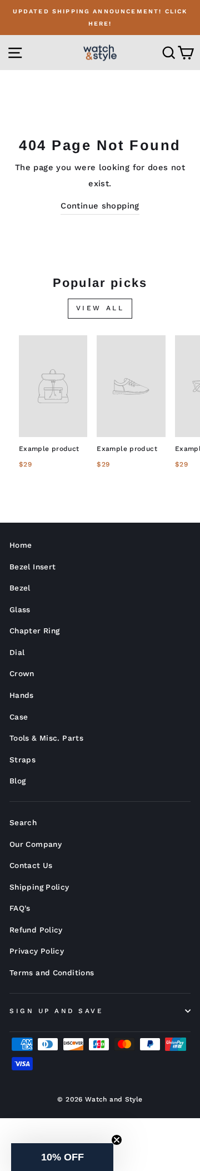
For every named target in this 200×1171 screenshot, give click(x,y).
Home (20, 544)
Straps (22, 759)
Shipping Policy (39, 886)
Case (18, 716)
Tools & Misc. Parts (46, 737)
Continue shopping (100, 206)
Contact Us (31, 865)
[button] (62, 1157)
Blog (17, 780)
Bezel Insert (32, 566)
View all (100, 308)
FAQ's (20, 908)
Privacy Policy (36, 950)
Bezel (20, 587)
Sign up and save (56, 1011)
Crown (21, 673)
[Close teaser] (116, 1139)
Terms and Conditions (51, 972)
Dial (16, 652)
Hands (21, 695)
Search (23, 822)
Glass (20, 609)
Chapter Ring (34, 630)
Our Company (35, 844)
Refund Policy (36, 929)
